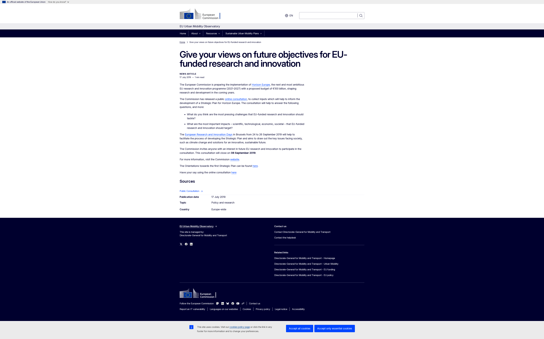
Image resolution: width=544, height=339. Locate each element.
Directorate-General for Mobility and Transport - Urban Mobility (306, 263)
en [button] (291, 15)
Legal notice (281, 309)
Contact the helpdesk (285, 237)
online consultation (236, 99)
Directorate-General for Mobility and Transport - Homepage (304, 258)
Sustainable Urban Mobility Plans (242, 33)
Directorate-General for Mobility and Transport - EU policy (303, 275)
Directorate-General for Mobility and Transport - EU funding (304, 269)
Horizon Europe (261, 84)
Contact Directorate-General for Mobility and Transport (302, 232)
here (255, 165)
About (194, 33)
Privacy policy (263, 309)
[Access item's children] (200, 33)
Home (183, 33)
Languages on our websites (224, 309)
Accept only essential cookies (334, 328)
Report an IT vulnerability (192, 309)
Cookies (247, 309)
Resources (211, 33)
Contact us (254, 303)
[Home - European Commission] (202, 14)
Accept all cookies (299, 328)
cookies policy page (240, 327)
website (234, 159)
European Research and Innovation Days (208, 134)
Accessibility (298, 309)
